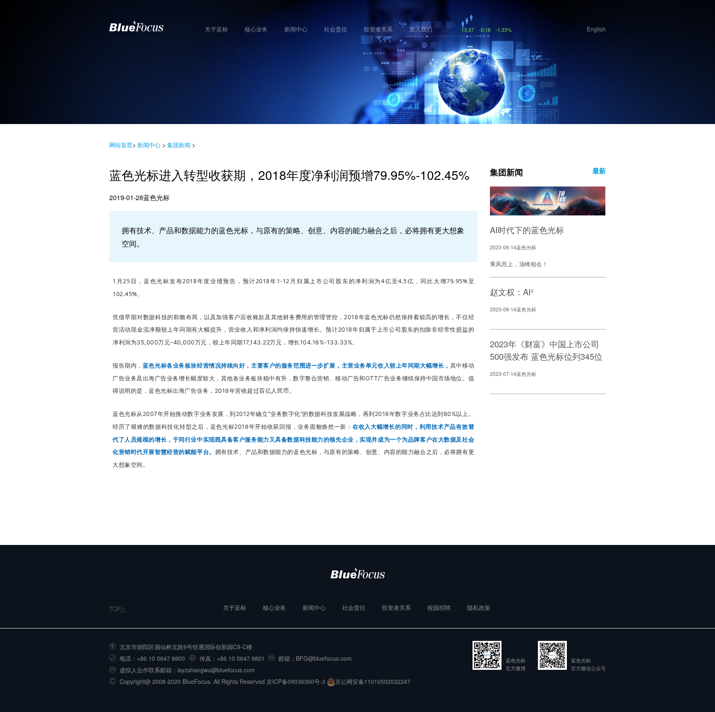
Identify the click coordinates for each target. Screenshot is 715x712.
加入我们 (420, 29)
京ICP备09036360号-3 (295, 681)
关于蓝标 (216, 29)
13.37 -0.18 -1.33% (486, 29)
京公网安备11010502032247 (372, 681)
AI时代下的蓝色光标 (527, 230)
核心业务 (256, 29)
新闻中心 (295, 29)
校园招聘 (439, 607)
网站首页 (120, 145)
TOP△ (117, 608)
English (596, 29)
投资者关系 (378, 29)
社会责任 (335, 29)
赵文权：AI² (512, 292)
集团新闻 (178, 145)
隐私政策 (478, 607)
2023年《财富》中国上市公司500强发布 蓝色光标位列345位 (546, 350)
